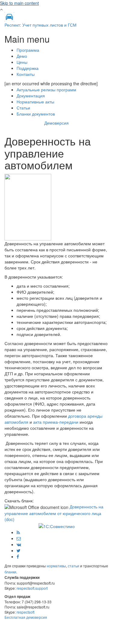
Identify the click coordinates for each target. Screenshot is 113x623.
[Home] (9, 16)
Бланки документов (36, 114)
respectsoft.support (32, 588)
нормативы (56, 565)
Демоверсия (56, 123)
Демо (22, 56)
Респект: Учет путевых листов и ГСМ (41, 25)
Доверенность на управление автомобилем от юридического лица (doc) (54, 513)
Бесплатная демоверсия (26, 617)
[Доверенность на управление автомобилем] (28, 206)
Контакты (26, 74)
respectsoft (25, 612)
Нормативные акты (35, 102)
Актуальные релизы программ (46, 89)
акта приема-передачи (55, 422)
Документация (31, 96)
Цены (22, 62)
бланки (10, 571)
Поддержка (28, 68)
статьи (73, 565)
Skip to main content (19, 3)
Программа (28, 50)
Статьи (23, 108)
